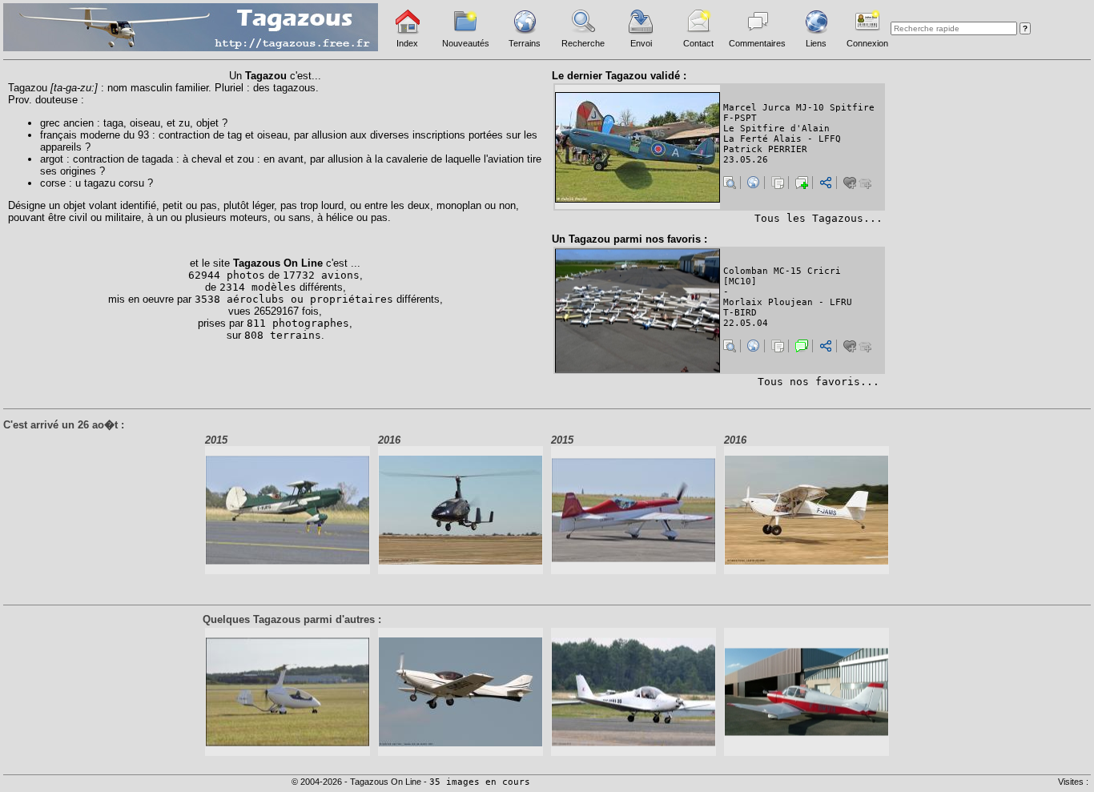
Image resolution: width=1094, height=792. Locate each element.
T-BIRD (740, 313)
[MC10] (740, 281)
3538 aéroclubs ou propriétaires (294, 299)
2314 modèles (257, 287)
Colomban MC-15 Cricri (782, 271)
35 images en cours (479, 782)
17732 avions (321, 275)
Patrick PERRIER (765, 149)
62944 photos (226, 275)
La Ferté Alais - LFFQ (782, 139)
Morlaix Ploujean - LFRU (787, 302)
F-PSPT (740, 118)
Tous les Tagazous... (818, 218)
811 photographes (298, 323)
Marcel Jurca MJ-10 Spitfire (799, 108)
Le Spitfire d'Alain (776, 128)
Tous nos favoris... (818, 382)
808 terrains (282, 335)
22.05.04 (745, 323)
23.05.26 (745, 160)
